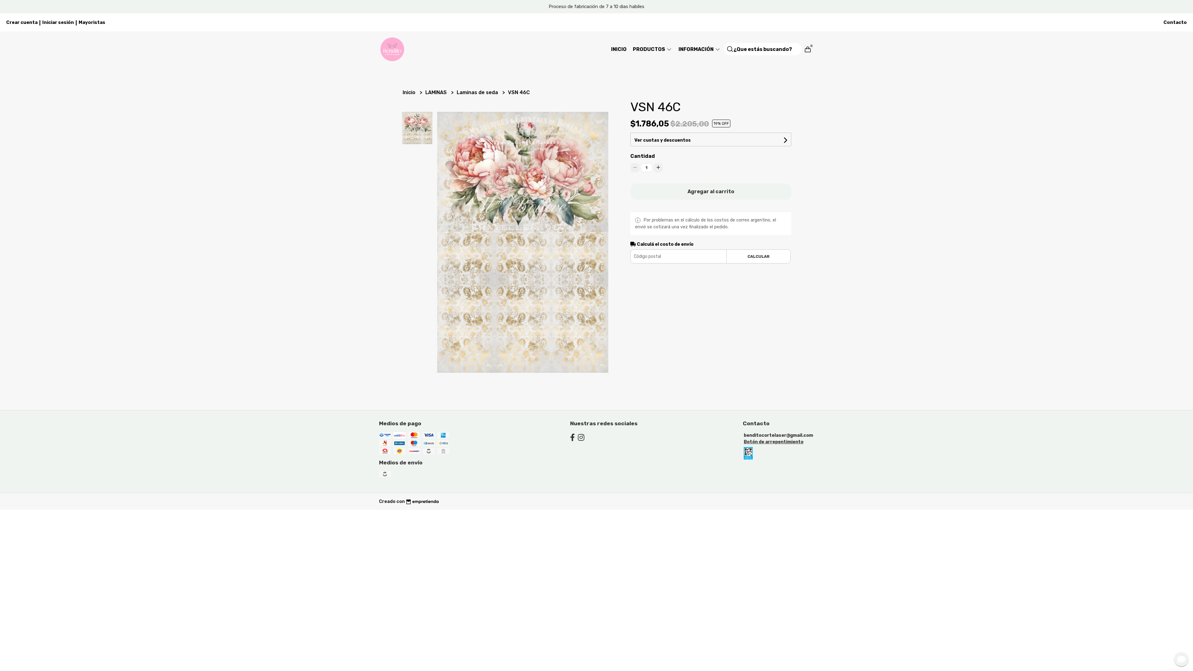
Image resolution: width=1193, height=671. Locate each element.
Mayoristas (92, 22)
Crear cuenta (22, 22)
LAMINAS (436, 92)
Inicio (619, 49)
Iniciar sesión (58, 22)
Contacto (1175, 22)
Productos (649, 49)
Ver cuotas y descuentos (662, 140)
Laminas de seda (478, 92)
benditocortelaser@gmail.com (778, 435)
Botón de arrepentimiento (773, 442)
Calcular (758, 256)
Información (697, 49)
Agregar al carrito (711, 191)
